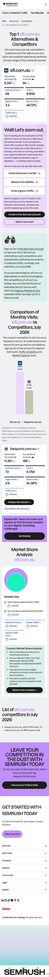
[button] (29, 25)
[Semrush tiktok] (8, 900)
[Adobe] (6, 909)
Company (6, 861)
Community (7, 875)
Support (6, 868)
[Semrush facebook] (15, 900)
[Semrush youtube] (11, 900)
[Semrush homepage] (10, 4)
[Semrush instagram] (5, 900)
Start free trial (12, 834)
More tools (7, 853)
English (5, 890)
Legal (4, 883)
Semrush (6, 846)
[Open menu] (46, 4)
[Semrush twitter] (18, 900)
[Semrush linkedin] (2, 900)
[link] (15, 13)
